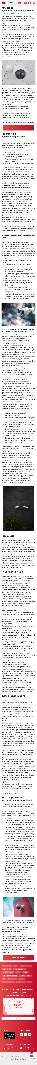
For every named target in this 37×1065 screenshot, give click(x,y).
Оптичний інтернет (8, 972)
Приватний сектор (25, 975)
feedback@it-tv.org (28, 1047)
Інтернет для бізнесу (8, 982)
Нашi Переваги (7, 969)
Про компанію (6, 966)
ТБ (3, 979)
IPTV (29, 982)
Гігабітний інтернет (20, 969)
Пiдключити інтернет (18, 128)
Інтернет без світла (26, 966)
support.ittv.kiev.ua (12, 1047)
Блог (18, 972)
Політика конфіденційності (18, 1059)
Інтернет (22, 979)
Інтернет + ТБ (20, 982)
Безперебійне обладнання (10, 975)
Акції (15, 966)
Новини (25, 972)
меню (11, 2)
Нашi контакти (18, 1018)
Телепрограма (12, 979)
